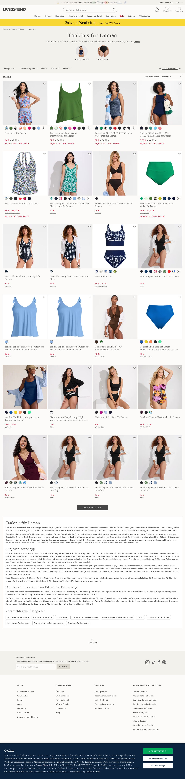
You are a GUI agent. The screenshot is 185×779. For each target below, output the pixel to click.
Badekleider (62, 617)
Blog (58, 712)
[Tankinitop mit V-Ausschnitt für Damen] (160, 246)
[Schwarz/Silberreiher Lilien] (101, 271)
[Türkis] (155, 128)
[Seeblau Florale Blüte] (105, 271)
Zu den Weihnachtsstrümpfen (146, 729)
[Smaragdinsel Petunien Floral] (150, 412)
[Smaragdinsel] (150, 128)
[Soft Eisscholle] (105, 412)
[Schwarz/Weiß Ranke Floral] (70, 198)
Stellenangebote (63, 695)
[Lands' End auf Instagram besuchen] (147, 663)
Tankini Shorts (103, 59)
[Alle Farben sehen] (43, 128)
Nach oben (92, 642)
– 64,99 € (57, 140)
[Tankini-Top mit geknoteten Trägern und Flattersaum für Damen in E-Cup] (70, 317)
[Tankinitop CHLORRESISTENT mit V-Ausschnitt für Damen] (115, 103)
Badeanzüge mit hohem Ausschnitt (117, 617)
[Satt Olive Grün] (79, 128)
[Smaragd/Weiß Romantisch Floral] (51, 198)
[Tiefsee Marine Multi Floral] (173, 271)
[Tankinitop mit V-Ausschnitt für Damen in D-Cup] (160, 457)
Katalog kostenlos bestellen (145, 704)
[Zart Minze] (160, 341)
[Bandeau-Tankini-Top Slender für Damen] (160, 387)
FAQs (19, 704)
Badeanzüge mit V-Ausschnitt (85, 617)
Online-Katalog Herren (143, 695)
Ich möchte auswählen (158, 758)
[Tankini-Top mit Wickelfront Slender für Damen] (25, 457)
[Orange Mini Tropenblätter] (20, 128)
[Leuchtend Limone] (160, 198)
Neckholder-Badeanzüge (18, 623)
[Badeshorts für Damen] (25, 103)
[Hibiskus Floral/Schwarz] (15, 128)
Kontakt (20, 700)
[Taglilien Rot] (169, 271)
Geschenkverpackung (104, 704)
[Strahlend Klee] (141, 198)
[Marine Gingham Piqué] (6, 271)
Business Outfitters (103, 708)
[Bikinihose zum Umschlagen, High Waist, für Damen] (160, 173)
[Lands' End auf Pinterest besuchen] (163, 663)
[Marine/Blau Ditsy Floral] (96, 128)
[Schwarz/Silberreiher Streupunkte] (128, 128)
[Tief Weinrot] (6, 482)
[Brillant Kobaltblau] (141, 341)
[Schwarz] (34, 128)
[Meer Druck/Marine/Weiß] (96, 271)
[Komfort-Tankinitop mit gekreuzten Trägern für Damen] (25, 387)
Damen (14, 30)
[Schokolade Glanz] (96, 341)
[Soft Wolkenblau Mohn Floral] (6, 128)
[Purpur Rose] (74, 128)
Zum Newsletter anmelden (144, 700)
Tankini (140, 617)
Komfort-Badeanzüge (43, 617)
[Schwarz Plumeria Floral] (15, 482)
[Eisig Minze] (56, 128)
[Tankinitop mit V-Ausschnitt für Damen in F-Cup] (70, 457)
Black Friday (141, 712)
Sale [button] (122, 16)
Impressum (61, 708)
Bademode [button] (111, 16)
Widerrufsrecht (62, 704)
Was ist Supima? (140, 721)
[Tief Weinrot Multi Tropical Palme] (24, 198)
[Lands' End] (14, 9)
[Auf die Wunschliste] (44, 83)
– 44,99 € (148, 140)
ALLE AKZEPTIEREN (157, 751)
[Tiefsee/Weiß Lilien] (56, 482)
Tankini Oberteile (81, 59)
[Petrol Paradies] (65, 128)
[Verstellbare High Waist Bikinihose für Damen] (115, 173)
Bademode (23, 30)
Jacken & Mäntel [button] (94, 16)
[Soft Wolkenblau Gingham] (83, 198)
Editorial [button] (131, 16)
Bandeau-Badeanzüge (78, 623)
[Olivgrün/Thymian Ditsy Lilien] (11, 482)
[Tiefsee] (141, 128)
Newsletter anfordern (25, 657)
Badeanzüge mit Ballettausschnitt (48, 623)
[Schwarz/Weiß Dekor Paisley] (160, 271)
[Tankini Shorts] (103, 51)
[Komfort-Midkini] (115, 246)
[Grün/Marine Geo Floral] (101, 128)
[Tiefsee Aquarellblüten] (110, 271)
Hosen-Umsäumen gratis (105, 695)
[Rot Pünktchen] (115, 128)
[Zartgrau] (110, 482)
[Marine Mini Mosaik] (164, 198)
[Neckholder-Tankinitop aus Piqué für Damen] (25, 246)
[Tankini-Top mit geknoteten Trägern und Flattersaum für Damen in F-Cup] (25, 317)
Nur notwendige (158, 766)
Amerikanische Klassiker (143, 725)
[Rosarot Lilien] (60, 198)
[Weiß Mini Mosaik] (24, 482)
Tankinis (32, 30)
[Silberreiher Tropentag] (79, 198)
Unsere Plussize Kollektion (144, 716)
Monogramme (101, 691)
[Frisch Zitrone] (146, 341)
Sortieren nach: (152, 77)
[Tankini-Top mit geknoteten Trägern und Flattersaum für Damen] (70, 173)
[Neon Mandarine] (150, 341)
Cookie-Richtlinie (44, 765)
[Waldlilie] (160, 128)
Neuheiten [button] (59, 16)
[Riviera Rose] (29, 128)
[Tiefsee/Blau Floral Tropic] (115, 271)
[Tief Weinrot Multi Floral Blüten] (141, 412)
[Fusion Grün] (11, 128)
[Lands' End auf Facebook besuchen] (158, 663)
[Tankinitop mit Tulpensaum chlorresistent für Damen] (70, 103)
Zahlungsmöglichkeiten (27, 717)
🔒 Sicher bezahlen (67, 2)
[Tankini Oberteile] (82, 51)
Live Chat (24, 696)
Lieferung (21, 708)
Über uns (60, 691)
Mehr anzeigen (92, 507)
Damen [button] (37, 16)
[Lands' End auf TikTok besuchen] (153, 663)
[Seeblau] (38, 128)
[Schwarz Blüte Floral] (124, 128)
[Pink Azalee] (70, 128)
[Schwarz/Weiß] (51, 412)
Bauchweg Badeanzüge (18, 617)
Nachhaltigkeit (62, 700)
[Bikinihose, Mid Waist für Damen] (115, 387)
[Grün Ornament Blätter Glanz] (101, 341)
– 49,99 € (12, 140)
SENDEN (63, 666)
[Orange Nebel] (24, 128)
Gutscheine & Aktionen (143, 708)
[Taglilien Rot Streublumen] (20, 198)
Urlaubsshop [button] (144, 16)
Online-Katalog (140, 691)
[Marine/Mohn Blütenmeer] (56, 198)
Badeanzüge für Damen (158, 617)
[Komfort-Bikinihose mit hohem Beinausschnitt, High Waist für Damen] (160, 317)
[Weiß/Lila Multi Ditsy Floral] (6, 198)
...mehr (137, 41)
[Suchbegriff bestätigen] (114, 9)
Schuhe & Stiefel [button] (76, 16)
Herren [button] (48, 16)
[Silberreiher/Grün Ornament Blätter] (164, 271)
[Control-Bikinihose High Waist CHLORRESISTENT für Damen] (160, 103)
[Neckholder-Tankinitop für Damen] (25, 173)
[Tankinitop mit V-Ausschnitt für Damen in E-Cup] (115, 457)
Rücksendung (23, 712)
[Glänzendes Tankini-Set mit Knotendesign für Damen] (115, 317)
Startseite (6, 30)
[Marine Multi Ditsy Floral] (110, 128)
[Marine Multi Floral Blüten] (169, 198)
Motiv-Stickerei (101, 700)
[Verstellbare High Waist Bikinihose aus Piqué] (70, 246)
